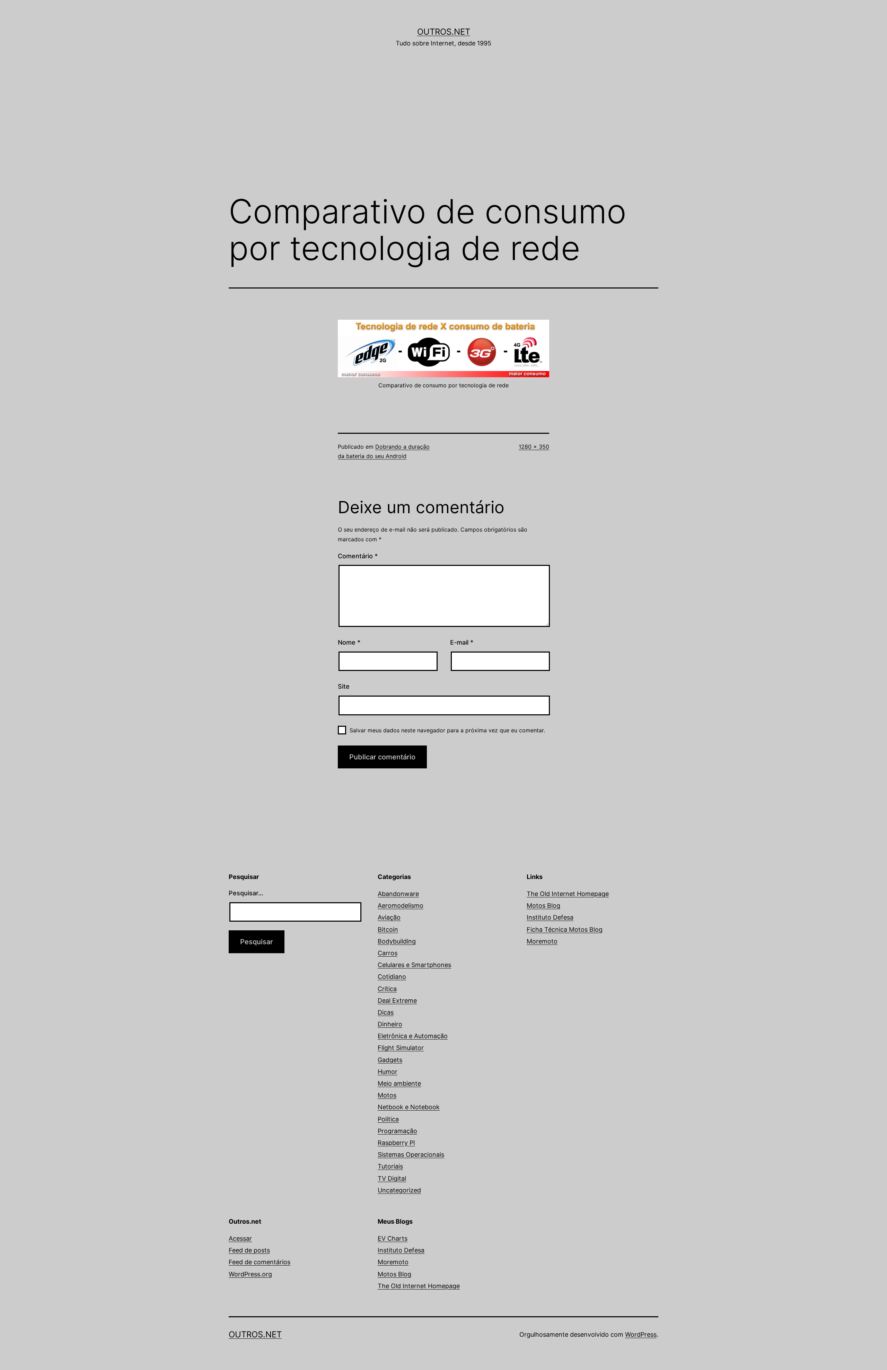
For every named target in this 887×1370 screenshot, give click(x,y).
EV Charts (392, 1238)
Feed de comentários (259, 1262)
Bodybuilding (397, 941)
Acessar (240, 1238)
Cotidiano (392, 976)
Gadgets (390, 1059)
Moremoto (542, 941)
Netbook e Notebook (409, 1107)
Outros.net (443, 32)
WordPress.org (250, 1274)
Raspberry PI (396, 1142)
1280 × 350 (534, 446)
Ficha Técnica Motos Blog (565, 929)
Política (388, 1119)
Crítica (387, 988)
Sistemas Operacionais (411, 1154)
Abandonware (398, 893)
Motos (387, 1095)
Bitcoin (388, 929)
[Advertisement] (443, 130)
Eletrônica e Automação (413, 1036)
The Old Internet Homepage (568, 893)
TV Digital (392, 1178)
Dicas (386, 1012)
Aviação (389, 917)
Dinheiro (390, 1024)
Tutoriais (390, 1166)
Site (344, 686)
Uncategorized (399, 1190)
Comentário (358, 556)
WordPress (641, 1334)
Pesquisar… (246, 893)
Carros (387, 953)
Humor (387, 1071)
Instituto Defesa (550, 917)
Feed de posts (249, 1250)
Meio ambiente (399, 1083)
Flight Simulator (401, 1047)
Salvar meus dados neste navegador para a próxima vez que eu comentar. (447, 730)
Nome (349, 642)
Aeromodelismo (400, 905)
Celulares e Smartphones (414, 964)
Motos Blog (543, 905)
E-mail (461, 642)
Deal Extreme (397, 1000)
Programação (397, 1131)
